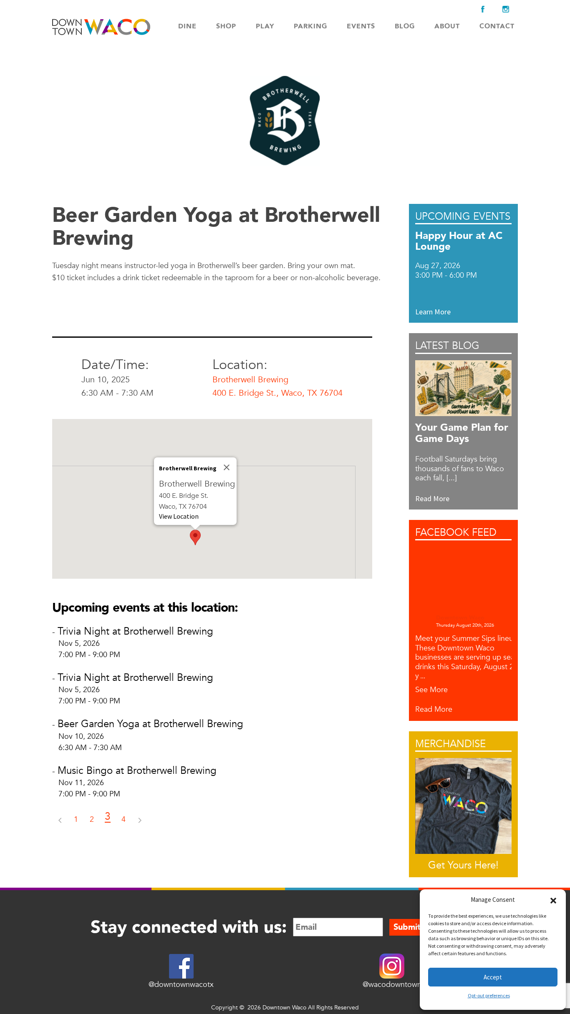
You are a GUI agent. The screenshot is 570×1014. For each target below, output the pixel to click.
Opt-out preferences (489, 995)
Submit (407, 927)
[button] (553, 900)
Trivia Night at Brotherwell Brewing (135, 631)
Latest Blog (447, 345)
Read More (433, 710)
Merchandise (450, 744)
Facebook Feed (456, 532)
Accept (493, 977)
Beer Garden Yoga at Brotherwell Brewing (150, 724)
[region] (212, 499)
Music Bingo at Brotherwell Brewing (137, 771)
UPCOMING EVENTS (462, 216)
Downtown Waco (460, 618)
